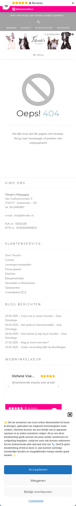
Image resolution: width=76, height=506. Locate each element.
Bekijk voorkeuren (38, 492)
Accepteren (38, 469)
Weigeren (38, 481)
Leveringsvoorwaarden (18, 264)
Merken (11, 28)
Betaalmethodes (14, 278)
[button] (70, 415)
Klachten (10, 273)
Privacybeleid (13, 269)
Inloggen (63, 28)
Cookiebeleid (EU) (15, 292)
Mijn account (44, 28)
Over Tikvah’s (13, 255)
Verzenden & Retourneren (20, 283)
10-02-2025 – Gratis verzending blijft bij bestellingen (35, 347)
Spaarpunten (12, 287)
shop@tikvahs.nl (23, 215)
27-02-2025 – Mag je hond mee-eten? (27, 342)
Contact (25, 28)
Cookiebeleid (36, 501)
